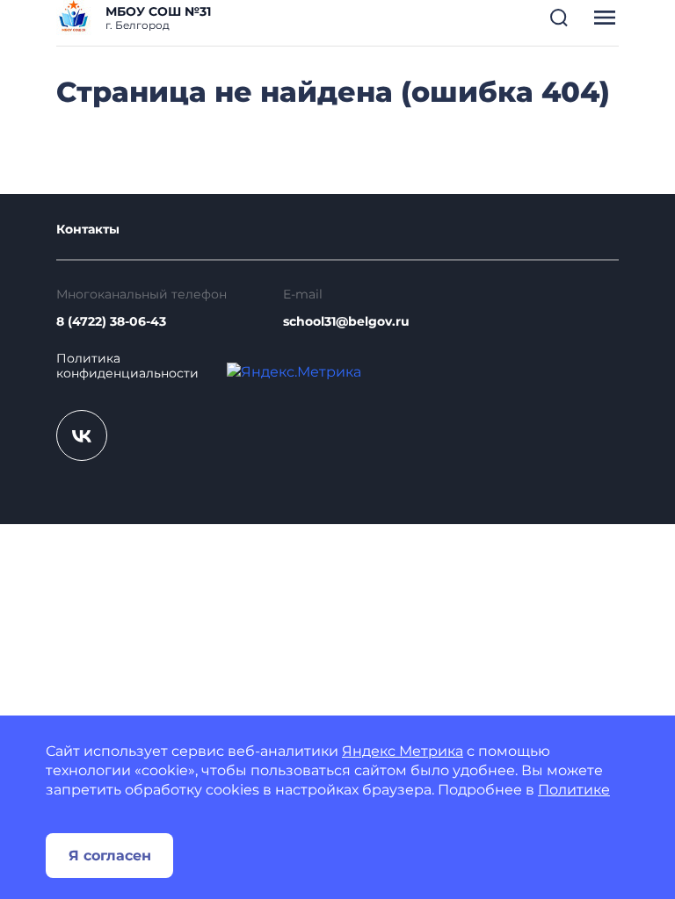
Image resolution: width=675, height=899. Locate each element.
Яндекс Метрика (402, 751)
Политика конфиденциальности (127, 366)
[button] (559, 17)
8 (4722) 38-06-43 (111, 321)
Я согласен (110, 855)
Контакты (88, 229)
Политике (574, 789)
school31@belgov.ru (346, 321)
